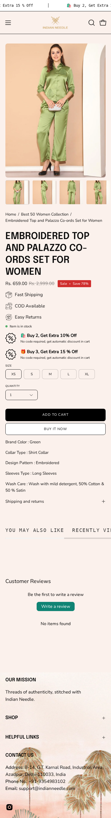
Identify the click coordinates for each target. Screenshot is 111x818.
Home (10, 214)
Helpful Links (22, 737)
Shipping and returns (24, 501)
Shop (11, 717)
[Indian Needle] (55, 22)
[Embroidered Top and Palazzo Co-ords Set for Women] (17, 192)
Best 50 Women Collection (44, 214)
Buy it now (55, 429)
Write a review (55, 606)
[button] (91, 22)
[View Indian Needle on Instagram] (9, 807)
